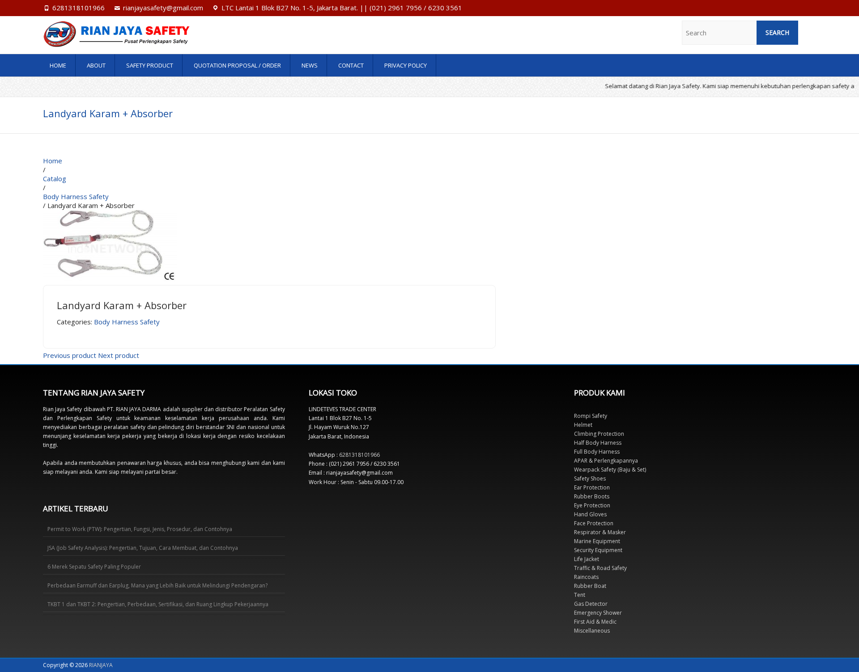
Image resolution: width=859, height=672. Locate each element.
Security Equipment (598, 550)
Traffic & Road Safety (600, 568)
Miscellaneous (592, 630)
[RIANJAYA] (159, 34)
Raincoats (586, 577)
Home (58, 65)
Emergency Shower (598, 613)
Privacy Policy (405, 65)
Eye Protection (592, 505)
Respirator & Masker (600, 532)
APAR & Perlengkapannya (606, 460)
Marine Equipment (597, 541)
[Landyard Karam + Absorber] (110, 214)
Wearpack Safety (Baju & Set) (610, 469)
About (96, 65)
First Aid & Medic (595, 621)
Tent (579, 595)
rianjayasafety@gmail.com (163, 7)
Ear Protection (592, 487)
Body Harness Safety (127, 321)
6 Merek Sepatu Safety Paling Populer (94, 566)
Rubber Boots (591, 496)
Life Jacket (586, 559)
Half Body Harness (597, 443)
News (310, 65)
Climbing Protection (599, 434)
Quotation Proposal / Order (237, 65)
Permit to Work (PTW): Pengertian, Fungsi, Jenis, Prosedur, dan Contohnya (139, 529)
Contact (351, 65)
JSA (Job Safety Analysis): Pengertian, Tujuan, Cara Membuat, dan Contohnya (142, 548)
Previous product (69, 355)
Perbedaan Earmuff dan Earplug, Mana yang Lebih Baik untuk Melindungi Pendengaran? (157, 585)
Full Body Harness (597, 451)
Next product (118, 355)
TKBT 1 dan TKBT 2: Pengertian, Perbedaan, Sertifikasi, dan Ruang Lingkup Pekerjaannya (157, 604)
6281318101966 (78, 7)
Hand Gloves (590, 514)
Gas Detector (591, 604)
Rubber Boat (590, 586)
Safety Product (149, 65)
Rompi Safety (590, 416)
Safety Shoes (590, 478)
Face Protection (593, 523)
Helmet (583, 425)
